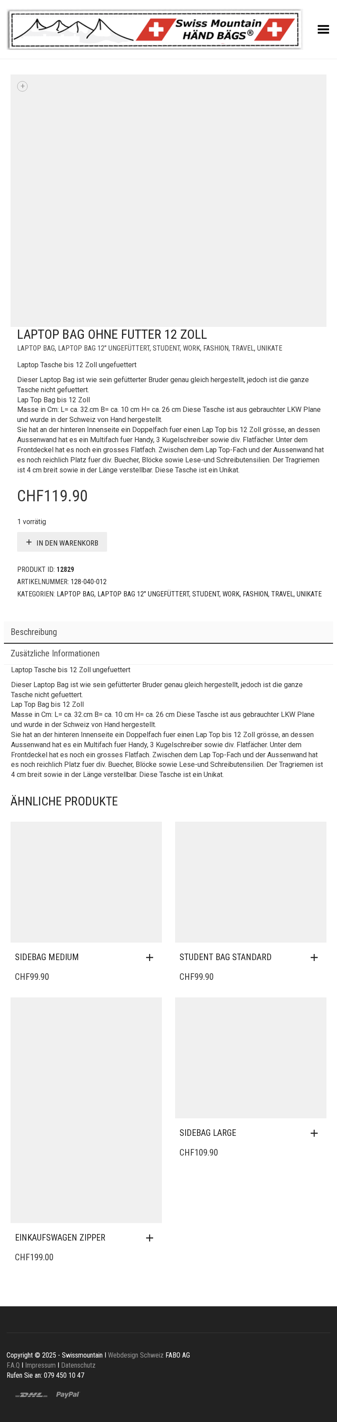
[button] (152, 957)
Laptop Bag (36, 348)
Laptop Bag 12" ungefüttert (104, 348)
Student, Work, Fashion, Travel (203, 348)
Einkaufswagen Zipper (60, 1237)
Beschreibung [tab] (34, 632)
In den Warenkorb (67, 543)
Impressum (40, 1365)
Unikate (269, 348)
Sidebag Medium (47, 957)
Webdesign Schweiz (135, 1355)
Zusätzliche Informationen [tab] (55, 653)
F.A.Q (13, 1365)
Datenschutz (78, 1365)
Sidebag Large (207, 1133)
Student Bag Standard (225, 957)
